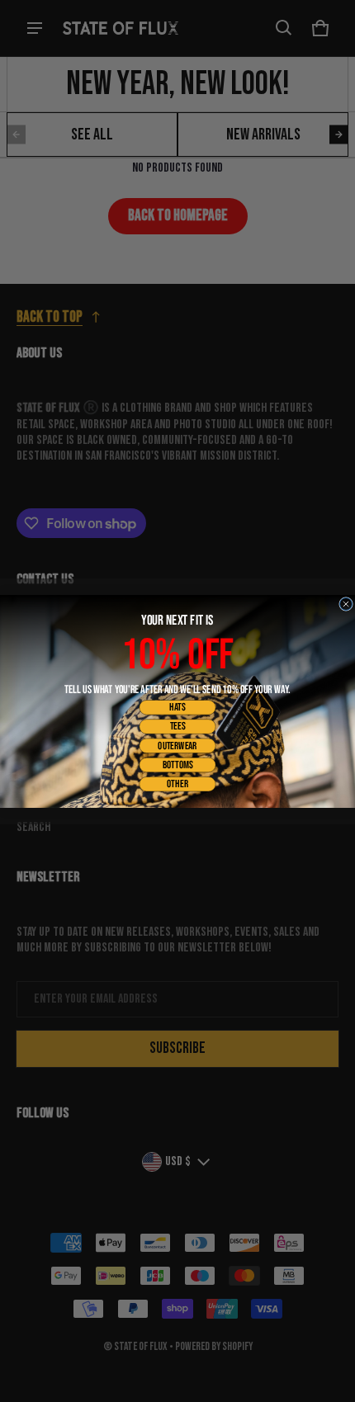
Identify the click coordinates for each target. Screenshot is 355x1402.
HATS (177, 707)
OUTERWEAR (177, 745)
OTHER (177, 783)
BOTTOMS (178, 764)
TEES (178, 726)
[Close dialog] (346, 603)
